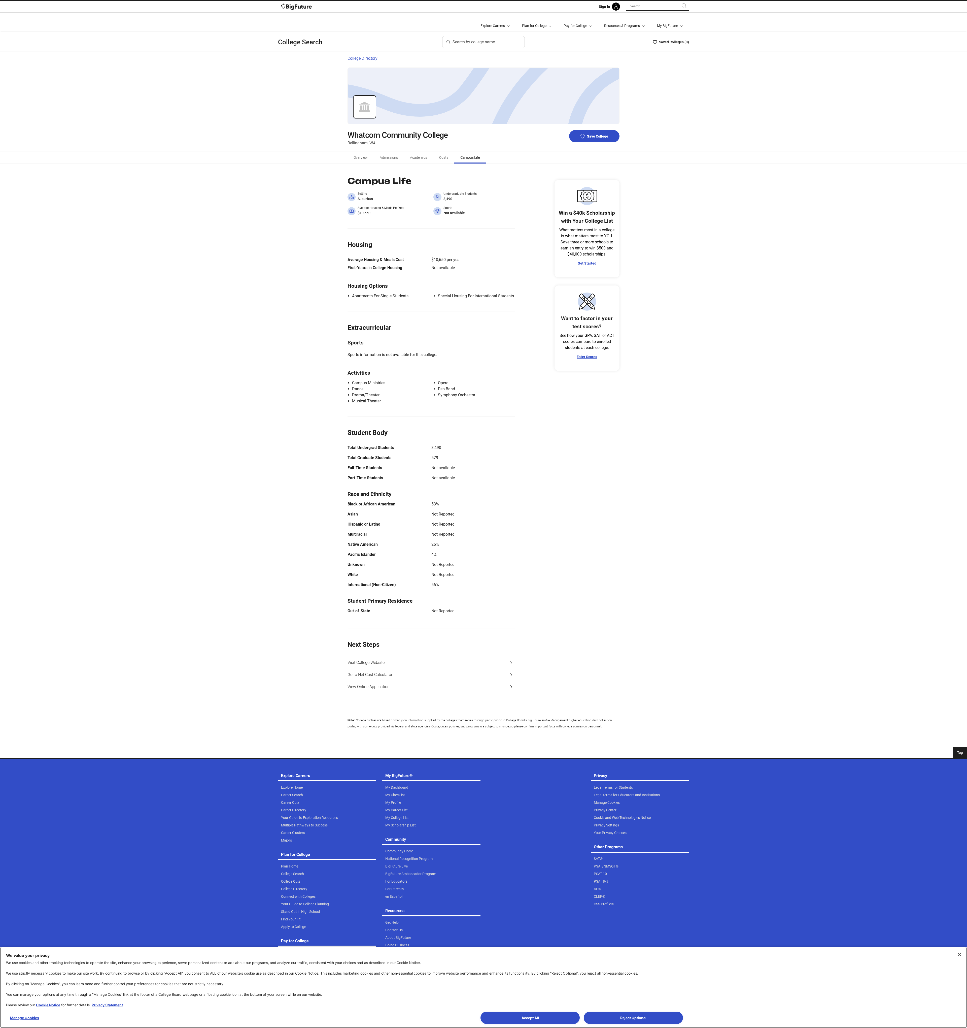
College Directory (362, 58)
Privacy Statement (107, 1005)
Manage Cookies (24, 1018)
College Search (300, 42)
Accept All (530, 1018)
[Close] (959, 954)
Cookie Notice (48, 1005)
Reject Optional (633, 1018)
